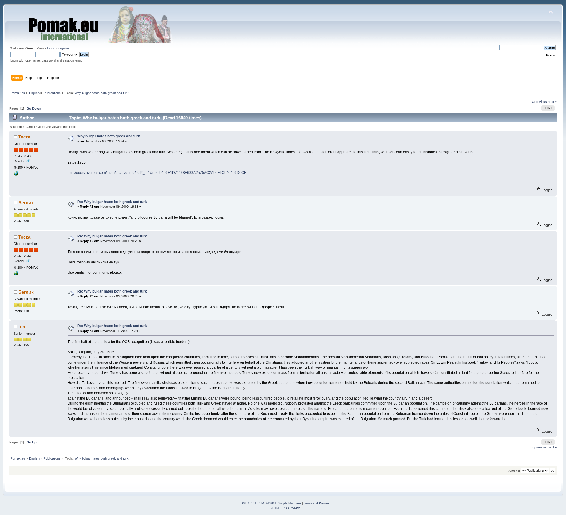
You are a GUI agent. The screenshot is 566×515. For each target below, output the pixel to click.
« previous (539, 101)
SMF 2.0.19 (249, 503)
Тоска (24, 136)
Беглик (26, 202)
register (63, 48)
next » (552, 101)
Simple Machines (289, 503)
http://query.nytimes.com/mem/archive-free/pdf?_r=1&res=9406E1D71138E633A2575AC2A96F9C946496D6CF (157, 173)
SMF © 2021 (268, 503)
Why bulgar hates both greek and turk (108, 136)
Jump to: (514, 470)
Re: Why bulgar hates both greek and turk (112, 202)
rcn (21, 326)
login (50, 48)
